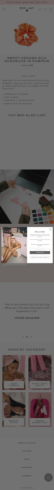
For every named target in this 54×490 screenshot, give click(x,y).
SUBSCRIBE (39, 252)
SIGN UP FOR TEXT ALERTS (39, 257)
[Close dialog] (50, 229)
